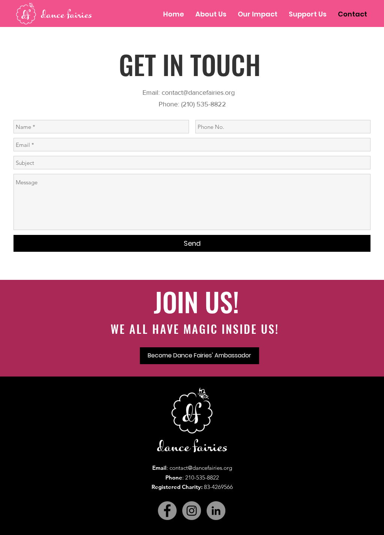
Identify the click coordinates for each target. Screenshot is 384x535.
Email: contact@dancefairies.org (192, 92)
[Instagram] (191, 510)
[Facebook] (167, 510)
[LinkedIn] (216, 510)
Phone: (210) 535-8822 (192, 104)
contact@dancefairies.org (201, 467)
